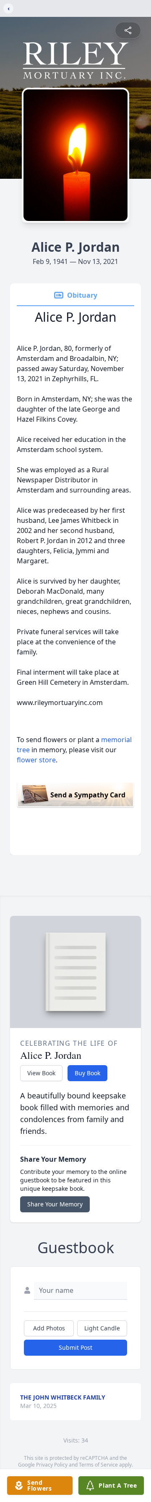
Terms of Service (98, 1464)
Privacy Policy (52, 1464)
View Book (41, 1073)
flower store (36, 759)
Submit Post (75, 1347)
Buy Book (87, 1073)
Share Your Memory (55, 1204)
